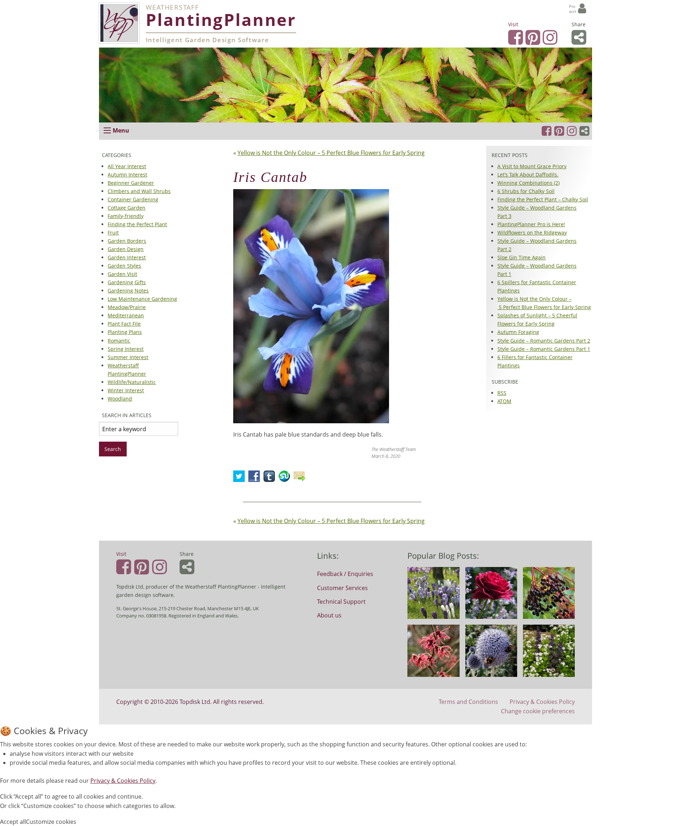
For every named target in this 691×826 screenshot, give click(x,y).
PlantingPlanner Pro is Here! (531, 224)
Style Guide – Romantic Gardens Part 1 (543, 348)
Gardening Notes (128, 290)
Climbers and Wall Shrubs (139, 191)
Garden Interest (127, 257)
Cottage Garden (126, 207)
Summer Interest (128, 357)
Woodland (120, 398)
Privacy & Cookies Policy (542, 702)
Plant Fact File (124, 324)
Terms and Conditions (468, 702)
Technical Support (341, 602)
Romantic (119, 340)
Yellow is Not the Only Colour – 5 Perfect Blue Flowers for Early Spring (331, 153)
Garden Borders (127, 240)
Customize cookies (51, 822)
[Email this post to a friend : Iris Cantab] (301, 478)
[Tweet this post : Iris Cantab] (240, 478)
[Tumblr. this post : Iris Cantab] (271, 478)
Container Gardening (133, 199)
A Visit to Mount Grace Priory (531, 166)
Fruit (113, 232)
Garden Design (126, 249)
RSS (501, 392)
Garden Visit (122, 274)
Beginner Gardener (131, 182)
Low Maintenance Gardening (142, 298)
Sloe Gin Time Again (521, 257)
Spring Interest (126, 348)
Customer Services (342, 588)
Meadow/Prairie (127, 307)
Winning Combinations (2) (528, 182)
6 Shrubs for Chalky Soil (526, 191)
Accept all (13, 822)
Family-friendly (126, 216)
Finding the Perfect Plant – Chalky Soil (542, 199)
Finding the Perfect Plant (137, 224)
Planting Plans (125, 332)
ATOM (504, 401)
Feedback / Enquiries (345, 574)
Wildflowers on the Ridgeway (532, 232)
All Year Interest (127, 166)
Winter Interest (126, 390)
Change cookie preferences (538, 711)
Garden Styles (124, 265)
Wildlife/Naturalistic (132, 382)
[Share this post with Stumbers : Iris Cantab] (286, 478)
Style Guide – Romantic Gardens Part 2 (543, 340)
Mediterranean (126, 315)
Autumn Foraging (518, 332)
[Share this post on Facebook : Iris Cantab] (255, 478)
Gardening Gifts (127, 282)
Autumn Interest (127, 174)
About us (329, 615)
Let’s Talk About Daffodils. (528, 174)
